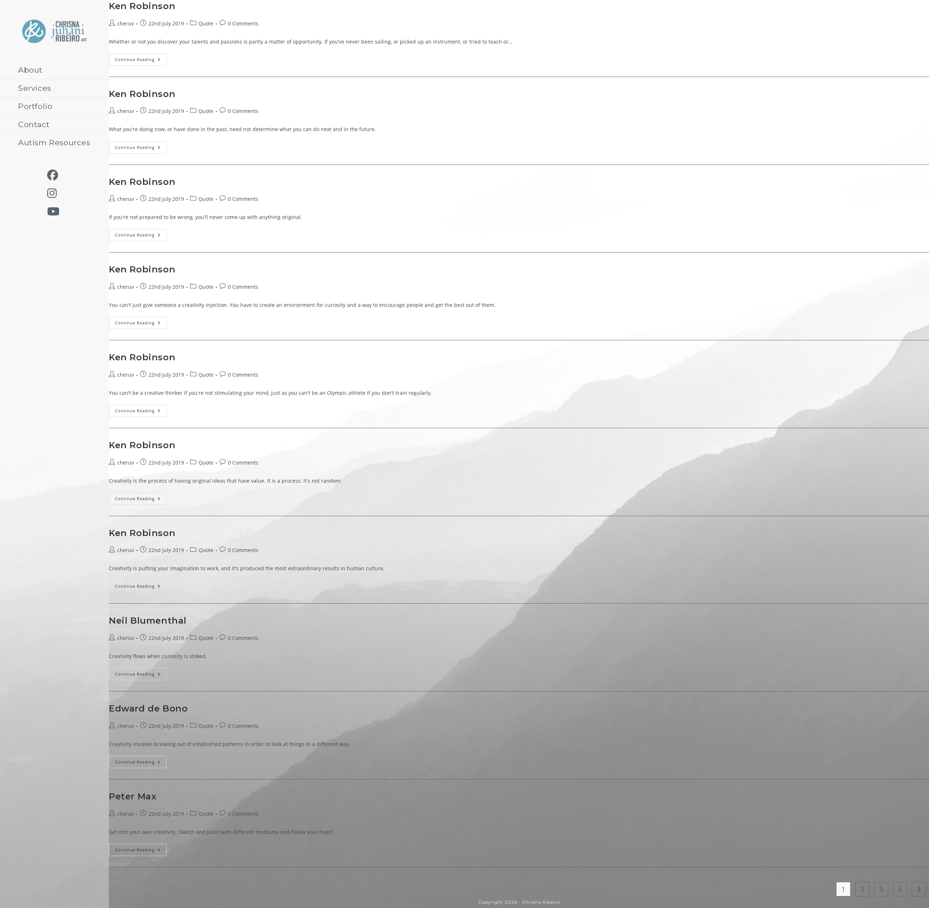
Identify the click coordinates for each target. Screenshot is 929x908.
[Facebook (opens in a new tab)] (56, 175)
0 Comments (243, 23)
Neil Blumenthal (148, 620)
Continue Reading (141, 61)
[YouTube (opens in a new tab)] (57, 211)
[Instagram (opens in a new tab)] (55, 193)
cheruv (125, 23)
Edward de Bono (148, 708)
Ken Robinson (142, 6)
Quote (206, 23)
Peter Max (132, 796)
